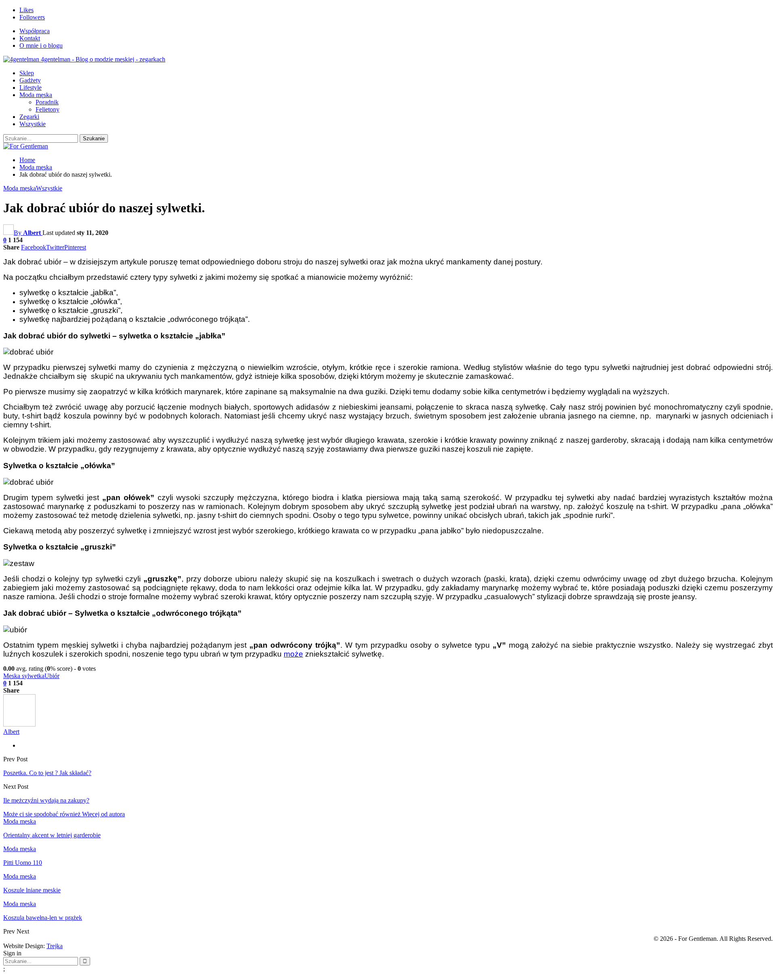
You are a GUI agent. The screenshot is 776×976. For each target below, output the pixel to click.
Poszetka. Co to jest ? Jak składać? (47, 772)
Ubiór (51, 675)
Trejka (54, 945)
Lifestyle (30, 87)
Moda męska (35, 94)
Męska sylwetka (23, 675)
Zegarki (29, 116)
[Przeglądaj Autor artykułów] (19, 724)
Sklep (26, 73)
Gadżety (30, 80)
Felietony (47, 109)
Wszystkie (32, 123)
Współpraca (34, 30)
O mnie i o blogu (41, 45)
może (293, 654)
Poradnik (47, 102)
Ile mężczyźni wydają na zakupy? (46, 800)
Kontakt (29, 38)
